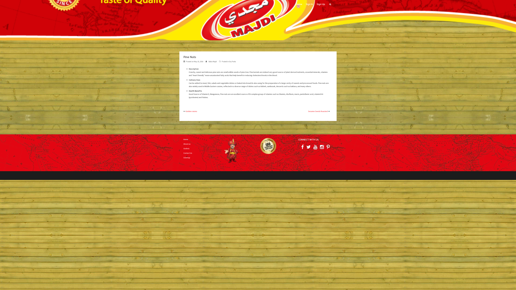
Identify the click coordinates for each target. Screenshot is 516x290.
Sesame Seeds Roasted (318, 111)
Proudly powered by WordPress (194, 175)
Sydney (218, 175)
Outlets (186, 148)
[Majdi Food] (188, 9)
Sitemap (186, 157)
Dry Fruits (232, 61)
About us (187, 144)
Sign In (309, 4)
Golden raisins (191, 111)
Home (299, 4)
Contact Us (187, 153)
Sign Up (321, 4)
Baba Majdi (213, 61)
